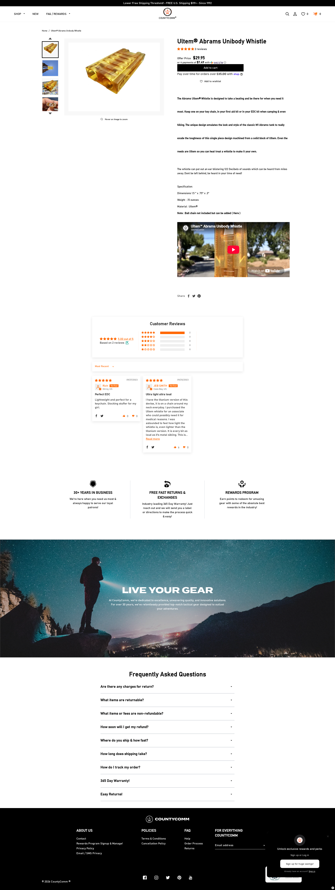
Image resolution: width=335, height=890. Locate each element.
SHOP (17, 14)
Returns (189, 848)
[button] (186, 49)
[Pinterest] (179, 878)
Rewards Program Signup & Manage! (99, 843)
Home (44, 31)
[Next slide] (50, 113)
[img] (103, 380)
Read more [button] (153, 438)
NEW (35, 14)
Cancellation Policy (154, 843)
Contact (81, 838)
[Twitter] (168, 877)
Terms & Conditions (154, 838)
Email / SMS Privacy (89, 853)
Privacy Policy (85, 848)
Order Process (193, 843)
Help (187, 838)
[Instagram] (156, 878)
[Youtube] (190, 878)
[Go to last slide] (50, 38)
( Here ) (236, 213)
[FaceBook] (145, 878)
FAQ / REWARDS (56, 14)
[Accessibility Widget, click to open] (333, 888)
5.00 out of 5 (125, 339)
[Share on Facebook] (188, 296)
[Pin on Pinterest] (199, 296)
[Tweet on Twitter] (193, 296)
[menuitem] (50, 49)
